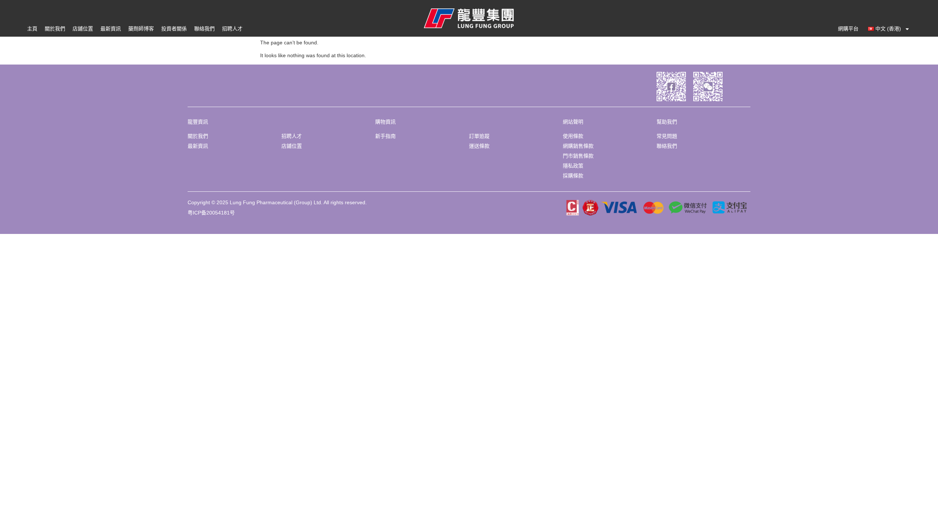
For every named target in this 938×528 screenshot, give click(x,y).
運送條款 (479, 146)
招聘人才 (232, 29)
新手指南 (385, 136)
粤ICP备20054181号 (211, 213)
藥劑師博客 (141, 29)
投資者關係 (174, 29)
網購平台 (848, 29)
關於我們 (55, 29)
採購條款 (573, 176)
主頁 (32, 29)
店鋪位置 (83, 29)
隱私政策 (573, 166)
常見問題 (667, 136)
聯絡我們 (204, 29)
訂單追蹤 (479, 136)
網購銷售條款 (578, 146)
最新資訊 (110, 29)
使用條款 (573, 136)
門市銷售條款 (578, 156)
